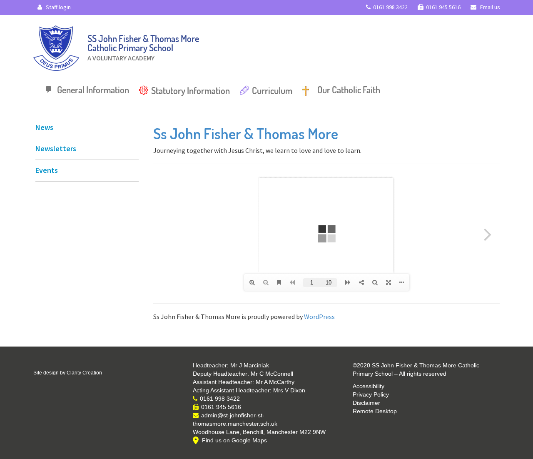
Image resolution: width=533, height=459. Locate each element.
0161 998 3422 (390, 7)
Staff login (58, 7)
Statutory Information (190, 90)
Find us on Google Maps (234, 440)
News (44, 127)
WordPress (319, 316)
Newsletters (55, 148)
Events (46, 170)
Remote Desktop (375, 411)
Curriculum (272, 90)
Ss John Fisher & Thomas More (245, 133)
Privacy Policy (371, 394)
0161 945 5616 (443, 7)
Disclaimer (366, 402)
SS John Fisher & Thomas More (143, 45)
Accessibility (368, 386)
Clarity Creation (84, 373)
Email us (489, 7)
